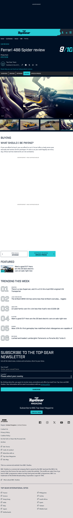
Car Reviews (9, 38)
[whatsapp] (33, 65)
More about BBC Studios (10, 480)
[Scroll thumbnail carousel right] (70, 124)
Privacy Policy (5, 432)
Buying (27, 73)
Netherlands (7, 512)
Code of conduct (8, 450)
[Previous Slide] (3, 98)
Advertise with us (8, 453)
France (5, 493)
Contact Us (4, 429)
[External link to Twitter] (54, 422)
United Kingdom (11, 425)
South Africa (43, 499)
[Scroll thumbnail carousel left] (66, 124)
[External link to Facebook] (40, 422)
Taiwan (41, 506)
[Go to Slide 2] (29, 124)
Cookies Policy (5, 435)
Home (2, 38)
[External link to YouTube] (61, 422)
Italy (4, 506)
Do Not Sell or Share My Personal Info (13, 439)
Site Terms (6, 447)
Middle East (43, 509)
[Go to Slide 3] (49, 124)
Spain (41, 502)
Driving (12, 73)
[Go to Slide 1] (9, 124)
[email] (36, 65)
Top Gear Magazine (9, 456)
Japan (5, 509)
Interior (19, 73)
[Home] (36, 32)
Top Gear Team (11, 62)
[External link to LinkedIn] (69, 422)
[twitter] (29, 65)
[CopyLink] (22, 65)
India (4, 502)
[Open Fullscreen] (70, 115)
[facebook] (26, 65)
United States (22, 425)
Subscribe (36, 389)
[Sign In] (62, 32)
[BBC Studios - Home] (5, 421)
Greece (5, 496)
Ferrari (16, 38)
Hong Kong (6, 499)
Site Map (6, 459)
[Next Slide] (70, 98)
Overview (4, 73)
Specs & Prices (36, 73)
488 (21, 38)
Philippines (43, 493)
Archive (3, 442)
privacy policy (45, 384)
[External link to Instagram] (47, 422)
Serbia (41, 496)
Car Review (5, 44)
